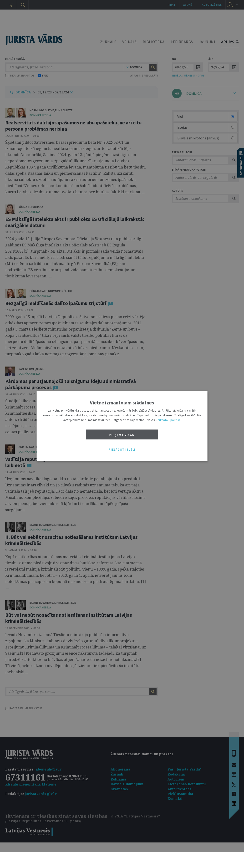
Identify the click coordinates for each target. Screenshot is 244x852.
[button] (122, 449)
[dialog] (122, 426)
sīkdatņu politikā (169, 420)
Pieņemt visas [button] (121, 434)
